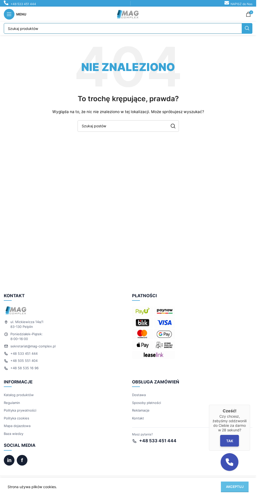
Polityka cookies (16, 418)
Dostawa (139, 395)
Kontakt (138, 418)
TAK (229, 441)
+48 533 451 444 (23, 4)
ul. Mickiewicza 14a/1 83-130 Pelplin (26, 324)
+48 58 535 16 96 (24, 368)
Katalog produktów (19, 395)
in (9, 460)
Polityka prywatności (20, 410)
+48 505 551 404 (24, 361)
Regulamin (12, 403)
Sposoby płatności (146, 403)
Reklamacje (141, 410)
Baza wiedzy (13, 434)
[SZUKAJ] (247, 28)
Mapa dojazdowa (17, 426)
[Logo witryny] (128, 14)
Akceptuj (234, 487)
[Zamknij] (250, 404)
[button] (229, 462)
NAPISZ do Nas (241, 4)
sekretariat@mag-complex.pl (33, 346)
